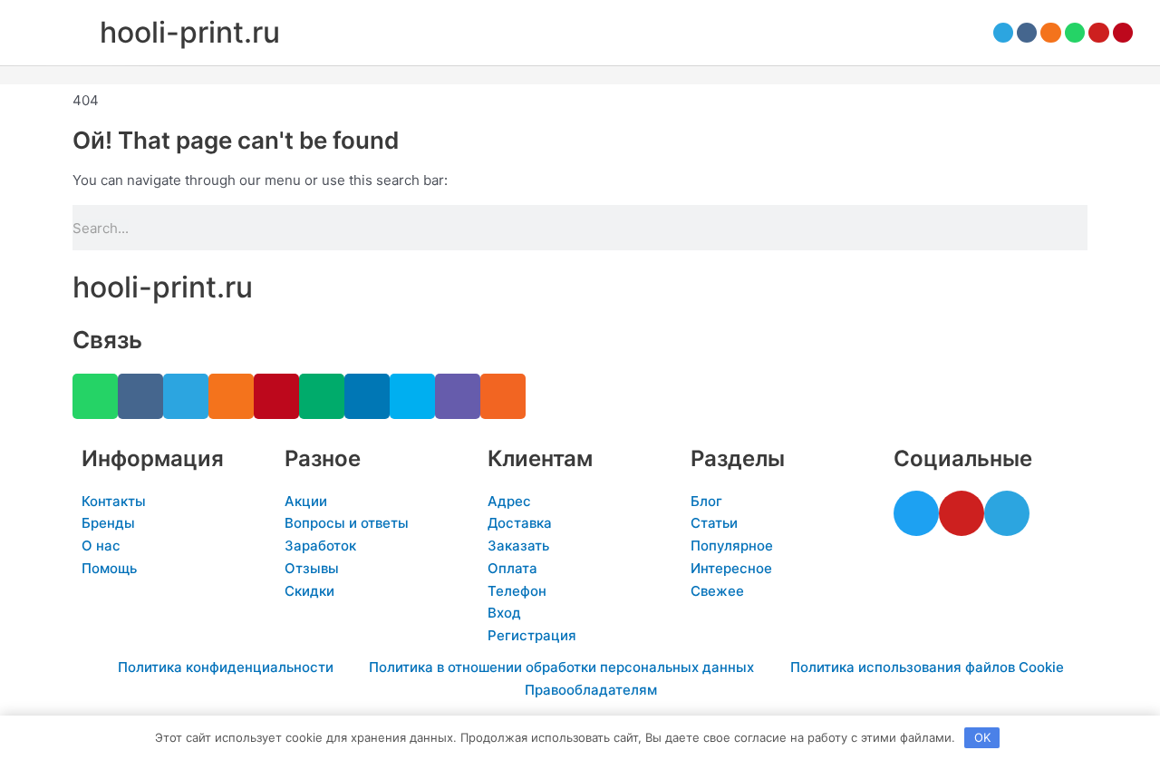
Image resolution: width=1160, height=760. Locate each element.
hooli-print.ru (190, 32)
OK (982, 737)
